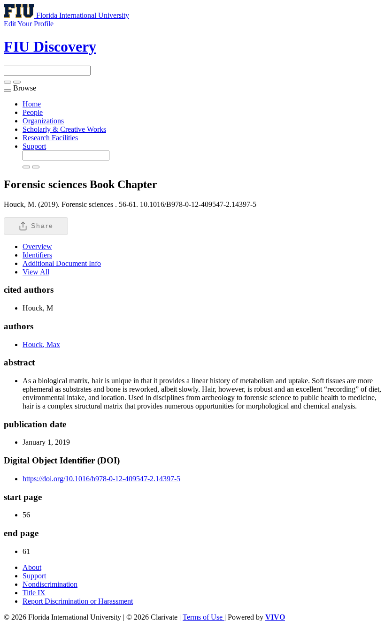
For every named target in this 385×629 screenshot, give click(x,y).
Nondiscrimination (50, 584)
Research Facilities (50, 138)
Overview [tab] (37, 246)
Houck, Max (41, 345)
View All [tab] (36, 272)
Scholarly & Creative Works (64, 129)
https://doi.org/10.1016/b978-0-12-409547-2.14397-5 (101, 479)
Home (32, 104)
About (32, 567)
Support (34, 146)
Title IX (34, 593)
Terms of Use (203, 617)
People (33, 112)
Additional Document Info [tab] (62, 263)
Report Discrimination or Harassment (78, 601)
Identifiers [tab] (37, 255)
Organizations (43, 121)
